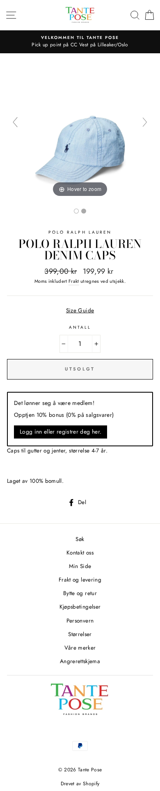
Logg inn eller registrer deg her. (60, 431)
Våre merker (80, 647)
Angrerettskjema (80, 661)
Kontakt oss (80, 552)
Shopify (91, 783)
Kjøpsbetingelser (80, 606)
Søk (79, 539)
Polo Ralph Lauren (80, 232)
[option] (80, 41)
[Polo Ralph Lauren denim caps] (76, 211)
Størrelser (79, 634)
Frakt (74, 281)
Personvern (80, 620)
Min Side (80, 566)
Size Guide (80, 310)
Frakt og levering (80, 579)
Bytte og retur (80, 593)
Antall (80, 327)
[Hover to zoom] (80, 125)
